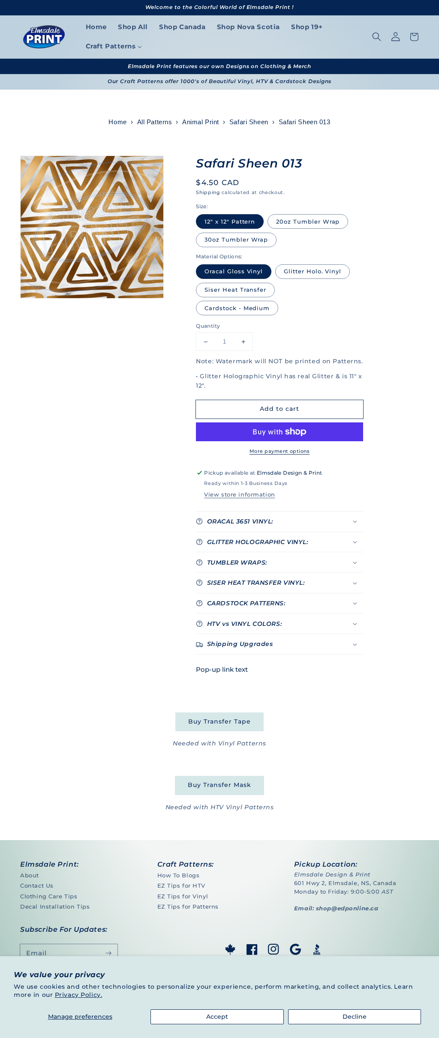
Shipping (208, 192)
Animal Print (200, 122)
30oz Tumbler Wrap (236, 239)
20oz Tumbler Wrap (308, 221)
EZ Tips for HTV (181, 885)
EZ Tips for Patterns (188, 906)
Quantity (208, 326)
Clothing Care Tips (48, 896)
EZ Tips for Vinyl (182, 896)
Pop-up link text (222, 669)
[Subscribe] (108, 953)
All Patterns (154, 122)
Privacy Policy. (78, 995)
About (29, 875)
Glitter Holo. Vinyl (312, 271)
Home (117, 122)
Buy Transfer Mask (219, 785)
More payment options (280, 451)
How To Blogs (178, 875)
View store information (239, 494)
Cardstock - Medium (237, 308)
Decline (355, 1016)
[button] (376, 36)
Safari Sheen (248, 122)
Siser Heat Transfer (235, 289)
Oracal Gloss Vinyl (233, 271)
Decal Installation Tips (55, 906)
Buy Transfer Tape (219, 721)
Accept (217, 1016)
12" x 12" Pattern (229, 221)
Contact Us (37, 885)
